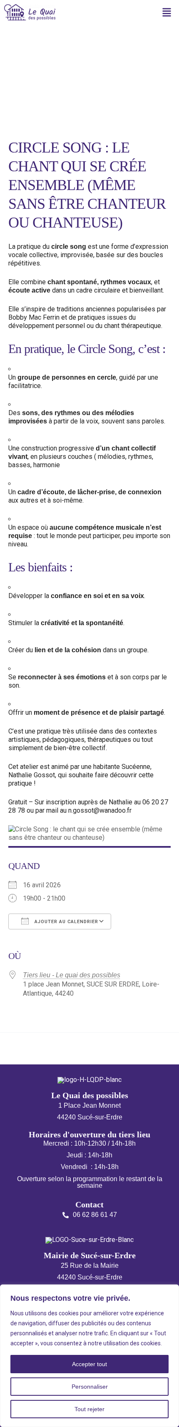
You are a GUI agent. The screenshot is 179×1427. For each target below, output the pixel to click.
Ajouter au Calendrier (65, 921)
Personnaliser (90, 1386)
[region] (89, 1355)
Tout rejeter (89, 1409)
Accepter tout (89, 1364)
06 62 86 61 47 (95, 1214)
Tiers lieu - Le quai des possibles (71, 975)
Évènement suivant (146, 1047)
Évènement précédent (37, 1047)
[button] (167, 13)
